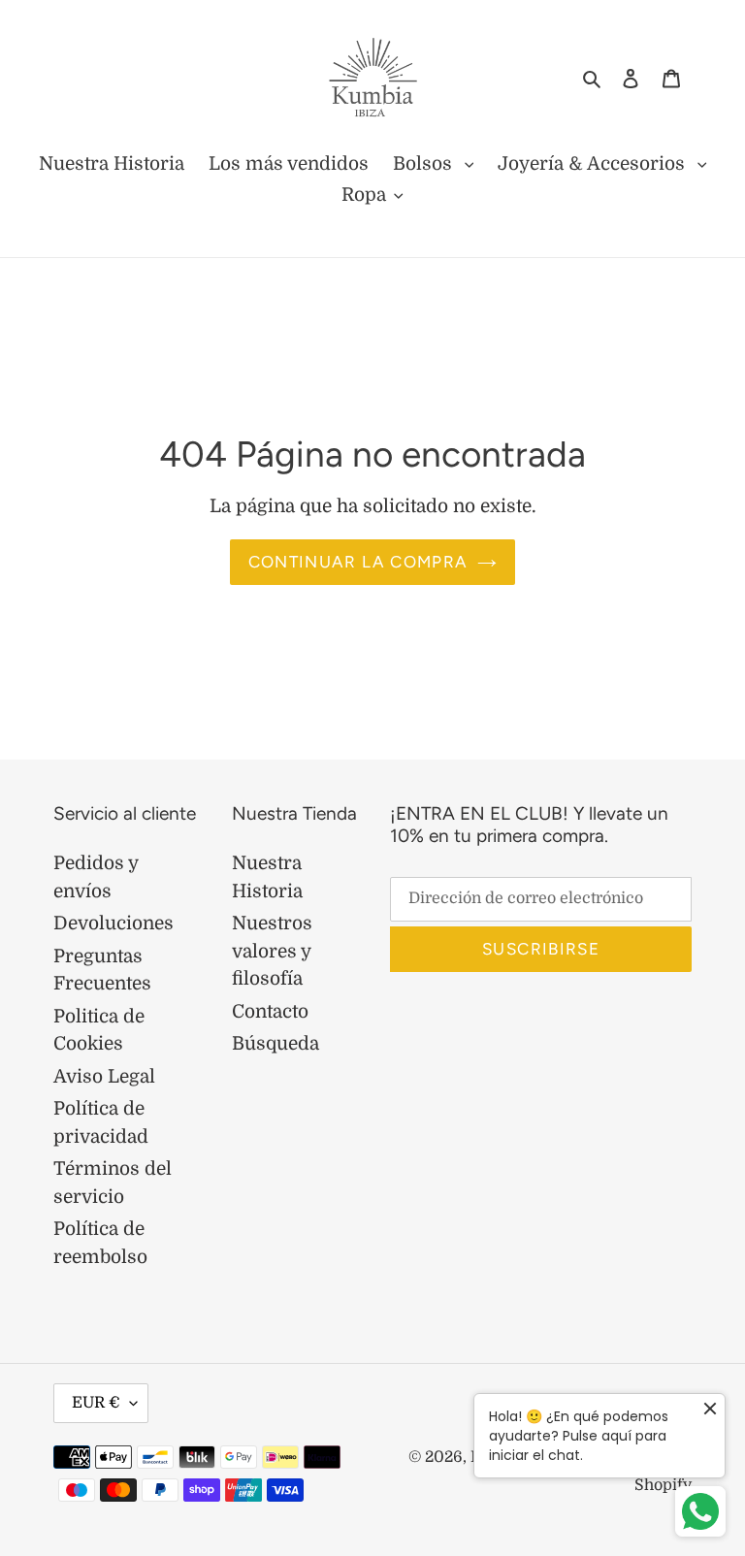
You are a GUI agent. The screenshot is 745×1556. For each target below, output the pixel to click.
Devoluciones (113, 923)
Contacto (270, 1011)
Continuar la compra (358, 561)
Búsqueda (275, 1043)
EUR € (96, 1402)
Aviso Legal (104, 1076)
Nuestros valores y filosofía (272, 951)
